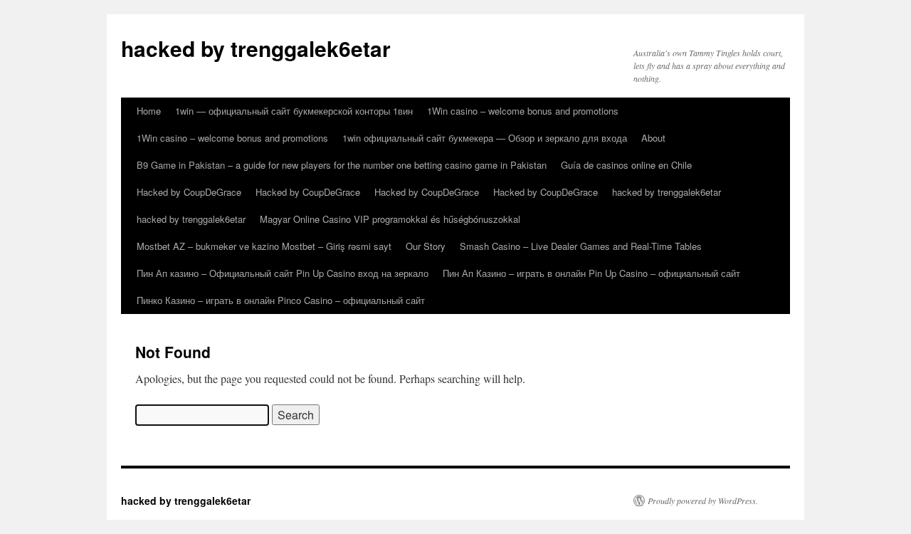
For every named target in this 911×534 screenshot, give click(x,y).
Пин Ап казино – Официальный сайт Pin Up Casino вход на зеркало (282, 273)
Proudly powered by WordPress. (703, 500)
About (653, 138)
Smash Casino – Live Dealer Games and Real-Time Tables (581, 246)
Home (149, 110)
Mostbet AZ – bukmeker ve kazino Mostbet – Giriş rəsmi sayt (264, 246)
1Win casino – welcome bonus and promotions (522, 110)
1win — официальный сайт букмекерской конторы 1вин (294, 110)
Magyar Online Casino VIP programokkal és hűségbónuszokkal (390, 219)
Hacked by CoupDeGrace (189, 192)
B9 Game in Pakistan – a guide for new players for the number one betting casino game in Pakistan (342, 165)
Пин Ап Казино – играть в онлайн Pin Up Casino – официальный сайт (591, 273)
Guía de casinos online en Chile (626, 165)
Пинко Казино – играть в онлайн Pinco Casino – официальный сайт (281, 300)
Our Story (426, 246)
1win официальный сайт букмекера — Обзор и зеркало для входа (484, 138)
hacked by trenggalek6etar (256, 48)
